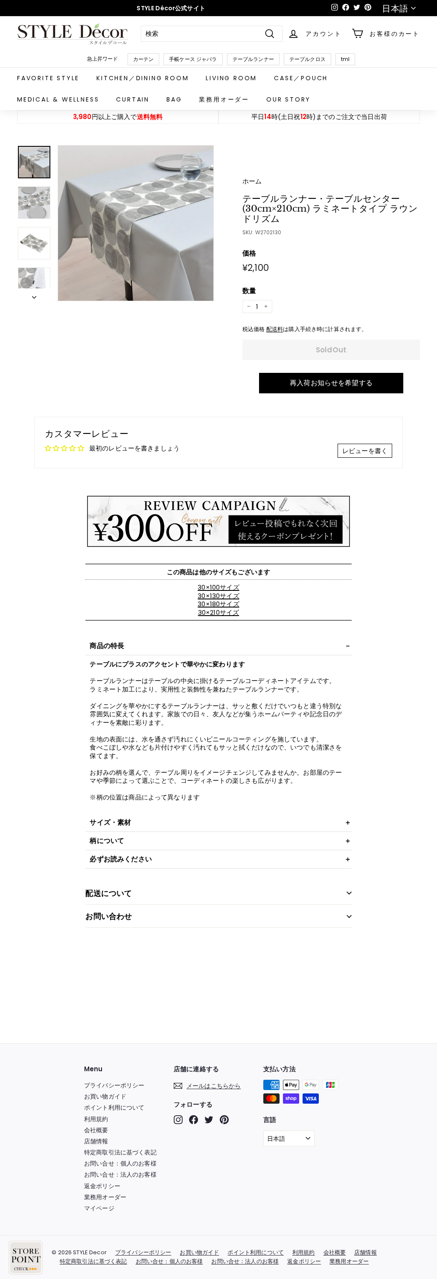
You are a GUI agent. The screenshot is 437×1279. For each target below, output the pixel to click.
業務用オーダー (224, 99)
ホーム (252, 181)
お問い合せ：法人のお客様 (120, 1174)
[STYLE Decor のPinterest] (224, 1119)
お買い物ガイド (105, 1096)
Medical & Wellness (58, 99)
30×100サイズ (218, 587)
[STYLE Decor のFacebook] (193, 1119)
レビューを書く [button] (364, 450)
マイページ (99, 1208)
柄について (107, 841)
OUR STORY (288, 99)
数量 (249, 291)
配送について (108, 893)
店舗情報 (96, 1141)
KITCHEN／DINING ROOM (142, 78)
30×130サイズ (218, 595)
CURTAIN (132, 99)
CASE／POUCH (301, 78)
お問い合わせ (108, 916)
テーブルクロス (307, 59)
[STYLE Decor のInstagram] (178, 1119)
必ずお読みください (120, 859)
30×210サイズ (218, 612)
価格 (249, 253)
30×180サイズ (218, 603)
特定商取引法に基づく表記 (120, 1152)
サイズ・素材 (110, 822)
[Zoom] (135, 223)
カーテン (143, 59)
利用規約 (96, 1119)
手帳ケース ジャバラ (193, 59)
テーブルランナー (253, 59)
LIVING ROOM (231, 78)
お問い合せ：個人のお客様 (120, 1163)
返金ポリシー (102, 1186)
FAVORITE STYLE (48, 78)
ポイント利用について (114, 1107)
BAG (174, 99)
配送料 (274, 329)
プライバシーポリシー (114, 1085)
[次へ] (34, 294)
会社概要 (96, 1130)
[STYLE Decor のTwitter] (208, 1119)
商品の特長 (107, 646)
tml (345, 59)
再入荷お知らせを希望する (331, 383)
